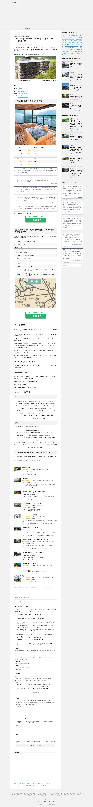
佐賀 (78, 794)
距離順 (15, 460)
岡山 (52, 794)
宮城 (27, 793)
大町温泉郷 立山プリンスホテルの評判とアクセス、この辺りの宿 (76, 149)
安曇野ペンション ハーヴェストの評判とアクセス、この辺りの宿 (76, 87)
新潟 (67, 793)
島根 (48, 794)
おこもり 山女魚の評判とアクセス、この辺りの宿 (76, 107)
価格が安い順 (37, 460)
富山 (71, 793)
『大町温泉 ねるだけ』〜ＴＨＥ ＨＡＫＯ (32, 552)
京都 (28, 794)
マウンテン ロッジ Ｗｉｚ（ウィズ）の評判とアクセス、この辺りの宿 (76, 76)
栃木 (41, 793)
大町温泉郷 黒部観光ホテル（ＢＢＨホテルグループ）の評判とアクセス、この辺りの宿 (76, 173)
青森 (18, 793)
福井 (77, 793)
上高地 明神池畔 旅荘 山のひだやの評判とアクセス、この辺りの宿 (34, 783)
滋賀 (25, 794)
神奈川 (57, 793)
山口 (58, 794)
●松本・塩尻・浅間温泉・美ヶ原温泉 (71, 49)
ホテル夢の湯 (25, 478)
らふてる (15, 2)
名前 (17, 725)
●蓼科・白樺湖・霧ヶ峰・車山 (71, 46)
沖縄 (46, 795)
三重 (21, 794)
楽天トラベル (37, 219)
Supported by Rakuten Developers (36, 692)
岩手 (21, 793)
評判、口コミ (19, 88)
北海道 (14, 793)
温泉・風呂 (20, 95)
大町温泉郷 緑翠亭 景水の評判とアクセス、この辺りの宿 (76, 160)
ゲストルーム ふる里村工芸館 (29, 515)
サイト (17, 734)
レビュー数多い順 (29, 460)
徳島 (68, 794)
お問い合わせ (60, 795)
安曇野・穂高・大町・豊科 (20, 597)
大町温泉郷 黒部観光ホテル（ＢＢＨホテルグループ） (35, 539)
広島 (55, 794)
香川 (61, 794)
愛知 (15, 794)
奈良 (38, 794)
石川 (74, 793)
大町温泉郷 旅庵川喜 (27, 467)
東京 (54, 793)
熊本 (32, 795)
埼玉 (47, 793)
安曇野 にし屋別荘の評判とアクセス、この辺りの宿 (76, 65)
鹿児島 (42, 795)
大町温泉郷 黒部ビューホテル (29, 563)
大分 (35, 795)
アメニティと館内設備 (23, 97)
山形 (31, 793)
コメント (18, 706)
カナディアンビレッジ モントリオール (31, 503)
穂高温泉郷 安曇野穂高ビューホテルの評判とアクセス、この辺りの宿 (76, 138)
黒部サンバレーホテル (27, 576)
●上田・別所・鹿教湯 (72, 40)
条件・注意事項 (21, 91)
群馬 (44, 793)
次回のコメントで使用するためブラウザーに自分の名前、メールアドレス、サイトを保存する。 (35, 742)
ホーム (16, 28)
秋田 (24, 793)
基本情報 (18, 90)
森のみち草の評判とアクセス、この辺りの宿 (76, 97)
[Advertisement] (46, 16)
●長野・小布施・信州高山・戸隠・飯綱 (72, 35)
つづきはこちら (55, 202)
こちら (23, 213)
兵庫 (34, 794)
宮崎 (39, 795)
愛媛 (65, 794)
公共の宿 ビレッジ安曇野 (65, 262)
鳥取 (45, 794)
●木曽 (80, 47)
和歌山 (41, 794)
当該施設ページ (47, 702)
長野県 (27, 597)
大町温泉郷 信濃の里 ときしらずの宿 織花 (33, 491)
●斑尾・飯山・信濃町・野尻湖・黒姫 (71, 37)
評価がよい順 (21, 460)
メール (18, 729)
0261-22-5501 (27, 258)
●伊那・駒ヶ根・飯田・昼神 (71, 47)
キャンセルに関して (22, 93)
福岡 (75, 794)
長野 (64, 793)
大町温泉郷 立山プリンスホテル (30, 527)
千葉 (50, 793)
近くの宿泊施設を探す (26, 28)
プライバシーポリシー (53, 795)
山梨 (61, 793)
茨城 (37, 793)
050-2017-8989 (24, 51)
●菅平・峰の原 (72, 42)
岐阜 (18, 794)
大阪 (31, 794)
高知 (71, 794)
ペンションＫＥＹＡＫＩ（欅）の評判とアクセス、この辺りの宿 (32, 785)
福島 (34, 793)
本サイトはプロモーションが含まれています (46, 801)
